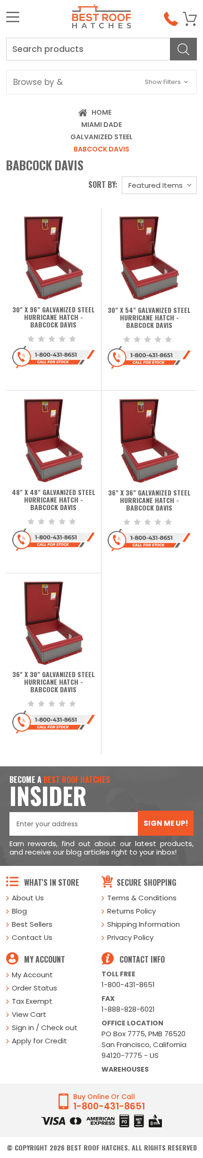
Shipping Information (143, 924)
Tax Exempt (32, 1001)
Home (101, 112)
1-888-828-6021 (128, 1009)
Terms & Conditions (142, 898)
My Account (32, 975)
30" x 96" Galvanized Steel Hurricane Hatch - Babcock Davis (53, 317)
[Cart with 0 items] (190, 19)
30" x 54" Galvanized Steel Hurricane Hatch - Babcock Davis (149, 318)
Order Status (34, 988)
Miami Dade (101, 124)
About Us (28, 898)
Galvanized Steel (101, 137)
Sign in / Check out (44, 1027)
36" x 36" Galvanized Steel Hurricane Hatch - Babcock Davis (149, 500)
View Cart (29, 1014)
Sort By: (103, 184)
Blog (19, 911)
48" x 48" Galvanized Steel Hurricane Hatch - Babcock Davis (53, 500)
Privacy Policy (130, 937)
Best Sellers (32, 924)
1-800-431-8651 (128, 985)
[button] (101, 82)
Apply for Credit (39, 1041)
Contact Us (32, 937)
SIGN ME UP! (166, 823)
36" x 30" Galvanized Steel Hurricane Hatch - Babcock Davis (53, 682)
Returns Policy (131, 911)
